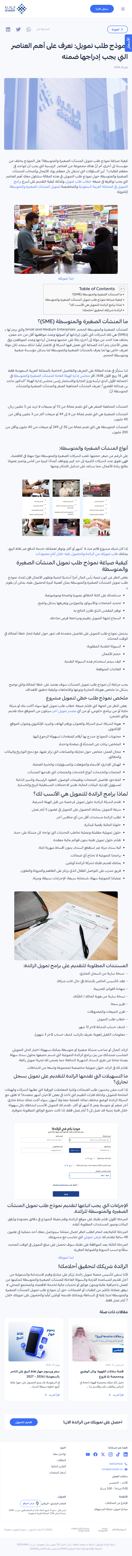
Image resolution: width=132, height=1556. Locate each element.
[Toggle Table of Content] (120, 289)
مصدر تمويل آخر (64, 711)
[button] (122, 10)
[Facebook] (95, 1454)
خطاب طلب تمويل (79, 182)
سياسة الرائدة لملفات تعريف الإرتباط (80, 1529)
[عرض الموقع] (37, 1503)
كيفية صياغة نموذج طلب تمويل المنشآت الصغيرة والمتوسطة (83, 299)
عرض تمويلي (92, 1237)
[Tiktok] (118, 1454)
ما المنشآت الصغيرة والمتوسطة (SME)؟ (97, 294)
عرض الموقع (29, 1503)
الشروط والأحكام (119, 1529)
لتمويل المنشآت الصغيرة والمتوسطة (35, 187)
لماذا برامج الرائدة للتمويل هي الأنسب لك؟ (95, 304)
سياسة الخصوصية (103, 1529)
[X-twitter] (103, 1454)
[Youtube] (88, 1454)
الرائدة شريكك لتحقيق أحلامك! (102, 310)
